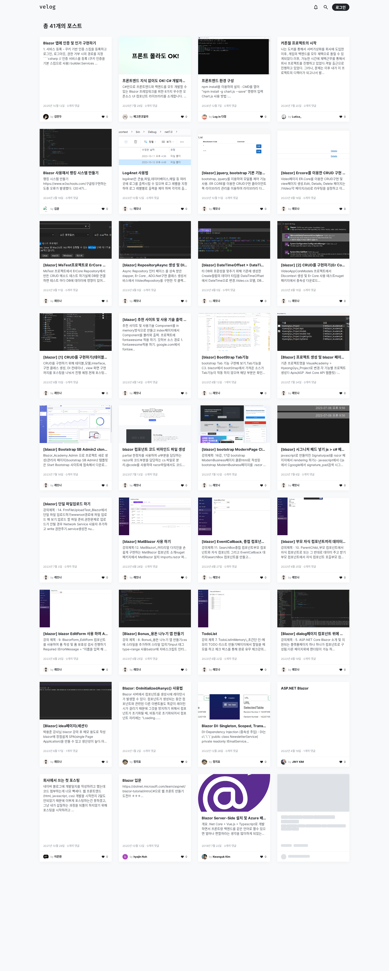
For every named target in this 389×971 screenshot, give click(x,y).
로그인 (341, 7)
